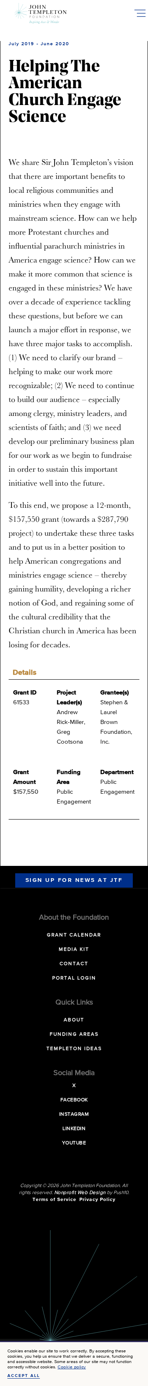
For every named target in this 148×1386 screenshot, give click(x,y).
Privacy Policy (97, 1199)
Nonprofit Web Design (80, 1192)
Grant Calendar (74, 935)
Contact (74, 963)
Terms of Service (54, 1199)
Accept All (23, 1376)
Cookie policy (72, 1367)
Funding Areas (74, 1034)
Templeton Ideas (74, 1048)
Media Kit (74, 949)
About (74, 1020)
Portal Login (74, 978)
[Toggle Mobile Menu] (140, 13)
